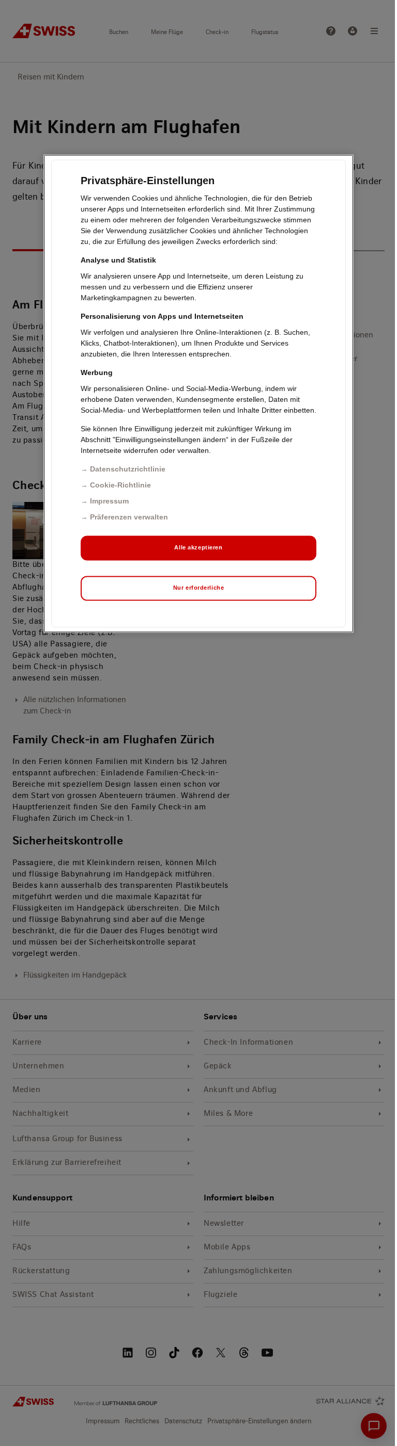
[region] (198, 394)
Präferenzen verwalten (129, 517)
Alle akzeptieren (198, 548)
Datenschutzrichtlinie (127, 469)
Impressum (109, 501)
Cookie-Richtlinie (120, 485)
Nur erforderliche (198, 588)
